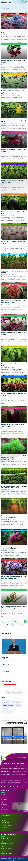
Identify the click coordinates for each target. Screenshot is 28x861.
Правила (4, 818)
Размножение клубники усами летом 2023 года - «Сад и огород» (13, 301)
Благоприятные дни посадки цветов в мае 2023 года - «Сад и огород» (13, 577)
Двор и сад (4, 802)
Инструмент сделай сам (7, 853)
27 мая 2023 (4, 459)
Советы (3, 851)
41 (20, 624)
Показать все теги (7, 712)
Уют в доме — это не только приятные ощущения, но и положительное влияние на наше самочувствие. (13, 6)
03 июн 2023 (4, 244)
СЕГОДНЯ (4, 794)
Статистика (4, 827)
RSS (3, 823)
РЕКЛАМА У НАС (5, 829)
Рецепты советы (16, 702)
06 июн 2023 (4, 215)
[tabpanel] (14, 650)
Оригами (4, 846)
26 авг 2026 (5, 660)
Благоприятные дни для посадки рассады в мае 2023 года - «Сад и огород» (14, 486)
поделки (5, 709)
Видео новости (5, 804)
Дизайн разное (5, 809)
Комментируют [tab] (9, 637)
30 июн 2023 (4, 34)
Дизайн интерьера (6, 806)
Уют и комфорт (5, 797)
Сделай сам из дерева (7, 848)
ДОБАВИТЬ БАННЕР (10, 684)
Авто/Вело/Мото (5, 850)
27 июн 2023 (4, 184)
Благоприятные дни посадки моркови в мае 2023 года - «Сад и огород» (14, 516)
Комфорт (6, 702)
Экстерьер (4, 799)
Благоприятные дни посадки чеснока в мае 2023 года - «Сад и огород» (14, 607)
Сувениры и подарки (6, 841)
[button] (26, 2)
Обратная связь (5, 822)
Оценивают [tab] (15, 637)
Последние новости (6, 825)
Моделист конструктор (7, 840)
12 (10, 624)
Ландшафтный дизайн (7, 807)
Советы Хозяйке (8, 705)
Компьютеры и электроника (8, 843)
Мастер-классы (5, 796)
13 (13, 624)
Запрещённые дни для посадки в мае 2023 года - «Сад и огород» (13, 456)
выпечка (18, 705)
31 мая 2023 (4, 274)
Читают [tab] (3, 637)
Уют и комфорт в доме (21, 858)
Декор (3, 801)
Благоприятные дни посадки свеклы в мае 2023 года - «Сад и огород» (13, 547)
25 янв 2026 (5, 741)
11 (7, 624)
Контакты (4, 820)
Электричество (5, 845)
